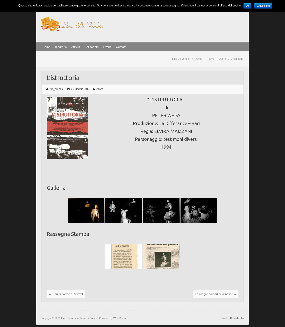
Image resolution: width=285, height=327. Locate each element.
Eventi (107, 46)
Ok (247, 5)
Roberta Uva (237, 318)
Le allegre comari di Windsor (215, 294)
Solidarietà (92, 46)
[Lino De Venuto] (71, 24)
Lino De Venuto (181, 58)
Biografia (61, 46)
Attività (75, 46)
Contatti (121, 46)
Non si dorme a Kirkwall (66, 294)
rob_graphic (56, 89)
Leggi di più (263, 5)
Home (46, 46)
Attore (99, 89)
